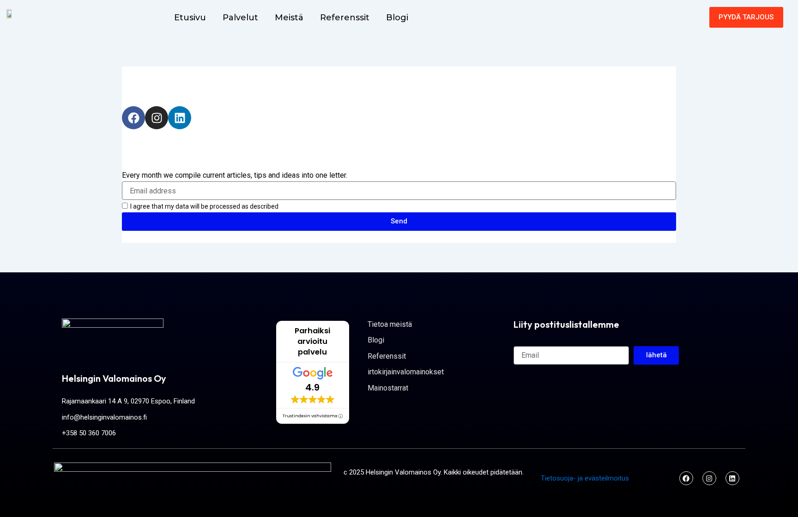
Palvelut (240, 17)
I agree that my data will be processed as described (204, 206)
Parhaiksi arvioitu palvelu (312, 341)
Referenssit (344, 17)
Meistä (289, 17)
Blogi (397, 17)
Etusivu (190, 17)
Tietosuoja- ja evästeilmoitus (585, 478)
